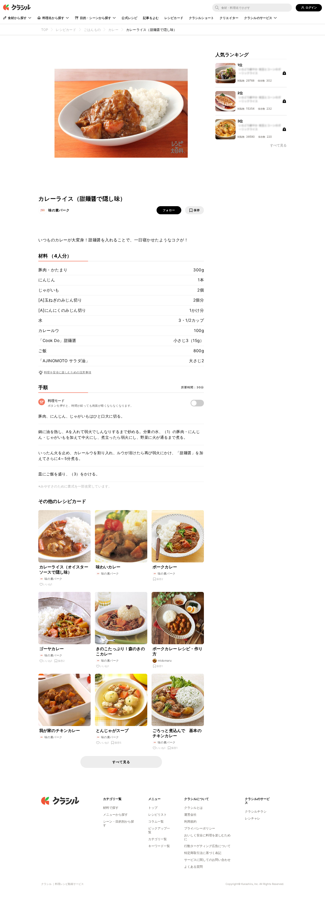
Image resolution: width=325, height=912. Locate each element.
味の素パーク (59, 210)
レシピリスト (157, 814)
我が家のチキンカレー (59, 730)
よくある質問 (193, 866)
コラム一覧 (156, 821)
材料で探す (110, 808)
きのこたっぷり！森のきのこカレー (120, 651)
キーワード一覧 (159, 846)
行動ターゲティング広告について (207, 846)
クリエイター (229, 18)
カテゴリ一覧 (157, 839)
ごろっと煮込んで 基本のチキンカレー (177, 733)
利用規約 (190, 821)
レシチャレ (252, 818)
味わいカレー (108, 567)
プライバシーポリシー (199, 828)
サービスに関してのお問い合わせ (207, 860)
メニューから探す (115, 814)
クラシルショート (201, 18)
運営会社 (190, 814)
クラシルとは (193, 808)
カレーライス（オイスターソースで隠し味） (63, 570)
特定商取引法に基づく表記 (202, 853)
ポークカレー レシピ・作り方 (177, 651)
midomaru (165, 660)
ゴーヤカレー (51, 648)
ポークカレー (165, 567)
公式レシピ (129, 18)
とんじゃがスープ (112, 730)
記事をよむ (151, 18)
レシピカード (173, 18)
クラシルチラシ (255, 811)
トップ (153, 808)
